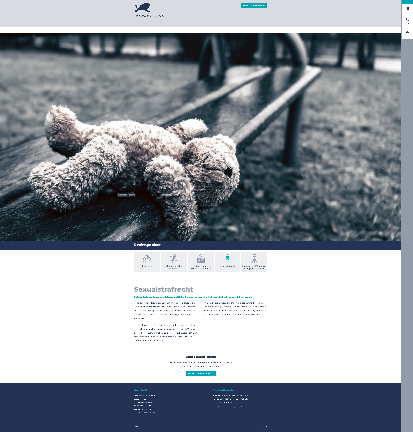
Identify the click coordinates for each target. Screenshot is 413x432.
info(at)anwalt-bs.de (149, 413)
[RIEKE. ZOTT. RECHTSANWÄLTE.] (149, 10)
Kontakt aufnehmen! (199, 373)
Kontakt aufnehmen (254, 5)
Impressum (252, 426)
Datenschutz (263, 426)
